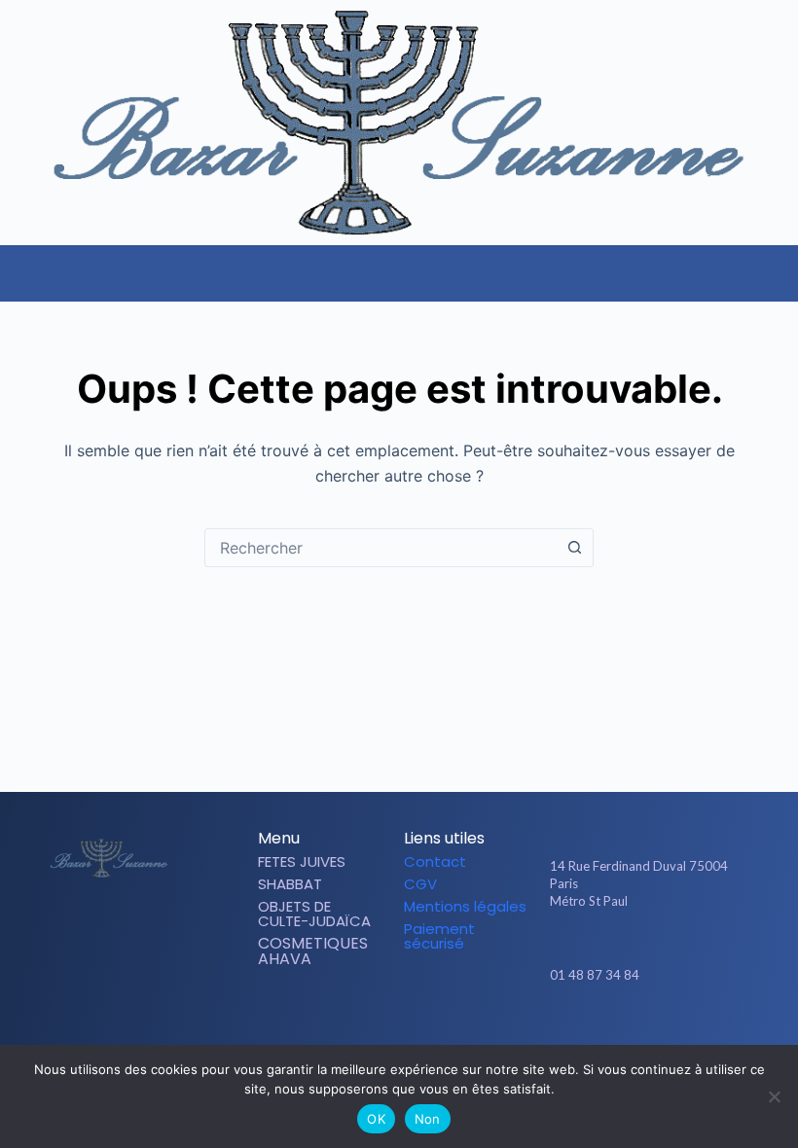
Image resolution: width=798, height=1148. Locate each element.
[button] (782, 263)
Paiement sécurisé (439, 935)
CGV (420, 884)
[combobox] (380, 547)
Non (428, 1119)
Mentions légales (465, 906)
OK (376, 1119)
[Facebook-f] (618, 1031)
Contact (435, 861)
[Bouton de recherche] (574, 547)
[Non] (773, 1096)
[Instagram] (651, 1031)
